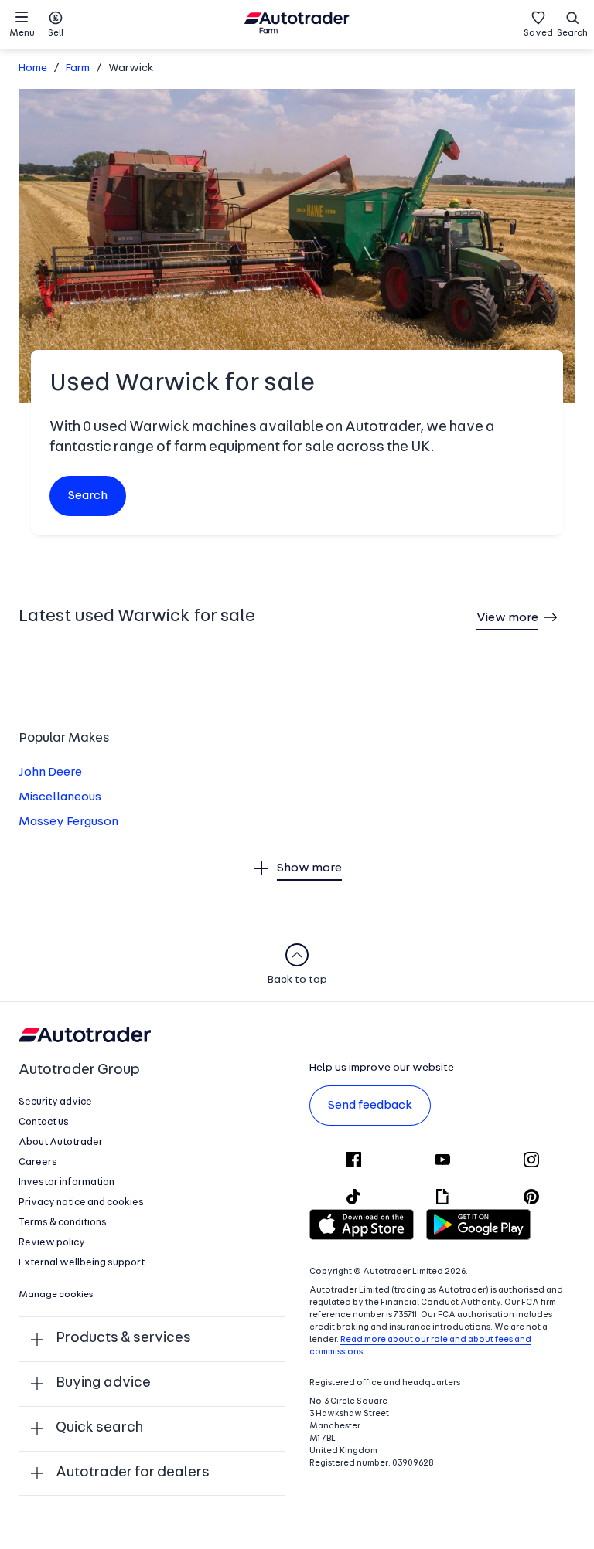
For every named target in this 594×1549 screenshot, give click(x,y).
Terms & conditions (63, 1223)
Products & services (123, 1338)
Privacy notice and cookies (81, 1202)
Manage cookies (56, 1294)
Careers (38, 1162)
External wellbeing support (82, 1263)
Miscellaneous (60, 797)
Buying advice (103, 1383)
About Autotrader (61, 1142)
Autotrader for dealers (133, 1473)
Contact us (44, 1122)
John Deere (50, 772)
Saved (538, 33)
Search (572, 33)
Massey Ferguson (68, 822)
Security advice (55, 1102)
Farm (78, 68)
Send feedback (370, 1105)
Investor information (66, 1182)
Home (33, 68)
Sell (55, 33)
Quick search (99, 1428)
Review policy (52, 1243)
